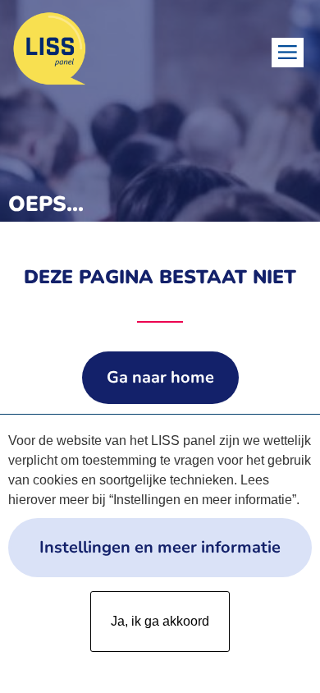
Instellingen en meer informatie (160, 547)
